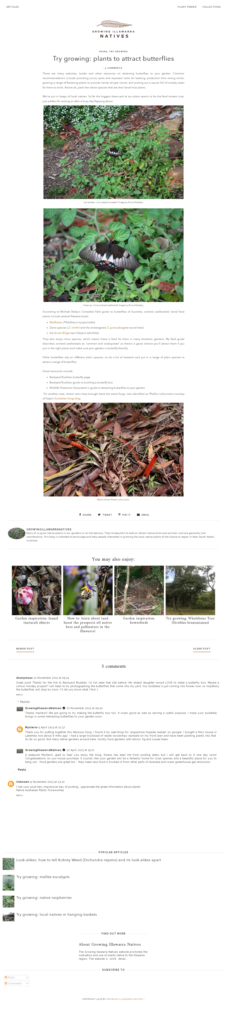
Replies (25, 701)
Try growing (118, 51)
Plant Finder (187, 7)
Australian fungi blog (67, 398)
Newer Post (25, 648)
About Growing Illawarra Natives (110, 944)
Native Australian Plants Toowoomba (40, 790)
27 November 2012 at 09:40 (85, 708)
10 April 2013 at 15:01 (80, 750)
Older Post (202, 648)
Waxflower (55, 322)
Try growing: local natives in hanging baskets (56, 914)
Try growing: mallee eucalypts (43, 877)
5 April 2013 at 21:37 (52, 727)
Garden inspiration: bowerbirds (139, 621)
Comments (14, 983)
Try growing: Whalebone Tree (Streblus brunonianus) (190, 621)
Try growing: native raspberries (44, 898)
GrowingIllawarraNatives (43, 708)
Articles (12, 7)
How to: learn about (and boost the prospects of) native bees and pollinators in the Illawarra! (88, 625)
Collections (211, 7)
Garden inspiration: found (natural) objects (36, 621)
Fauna (103, 51)
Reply (19, 695)
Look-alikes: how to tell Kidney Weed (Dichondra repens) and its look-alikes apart (88, 860)
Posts (11, 977)
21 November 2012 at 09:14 (51, 677)
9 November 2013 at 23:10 (48, 781)
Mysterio (31, 727)
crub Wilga (63, 333)
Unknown (22, 781)
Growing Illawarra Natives (125, 999)
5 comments (113, 68)
